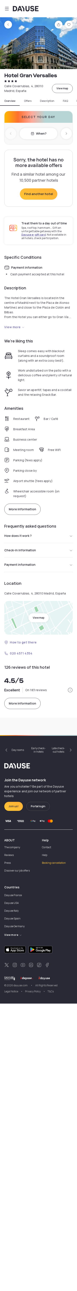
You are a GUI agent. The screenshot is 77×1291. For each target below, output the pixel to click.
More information (22, 509)
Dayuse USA (11, 903)
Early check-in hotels (38, 749)
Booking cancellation (54, 863)
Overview (9, 101)
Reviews (9, 855)
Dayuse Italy (11, 911)
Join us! (14, 806)
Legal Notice (11, 991)
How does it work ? (18, 536)
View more (12, 327)
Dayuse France (13, 895)
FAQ (65, 101)
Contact (46, 847)
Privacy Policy (33, 991)
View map (62, 88)
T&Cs (50, 991)
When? (41, 133)
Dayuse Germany (14, 926)
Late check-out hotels (58, 749)
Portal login (38, 806)
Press (7, 863)
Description (47, 101)
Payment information (20, 565)
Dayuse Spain (12, 918)
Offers (27, 101)
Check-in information (20, 550)
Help (44, 855)
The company (12, 847)
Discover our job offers (17, 870)
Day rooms (18, 750)
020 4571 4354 (21, 653)
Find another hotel (38, 194)
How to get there (23, 642)
